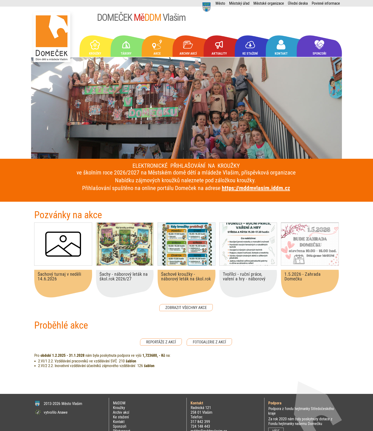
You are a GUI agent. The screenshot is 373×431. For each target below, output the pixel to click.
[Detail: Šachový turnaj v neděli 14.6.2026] (63, 244)
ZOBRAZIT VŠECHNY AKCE (186, 307)
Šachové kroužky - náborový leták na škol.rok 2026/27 (186, 276)
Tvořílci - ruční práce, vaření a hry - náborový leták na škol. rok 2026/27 (247, 276)
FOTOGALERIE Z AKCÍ (209, 342)
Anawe (63, 412)
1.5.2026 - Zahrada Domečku (302, 276)
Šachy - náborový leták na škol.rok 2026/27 (123, 276)
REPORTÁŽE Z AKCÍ (161, 342)
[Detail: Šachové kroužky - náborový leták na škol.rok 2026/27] (186, 244)
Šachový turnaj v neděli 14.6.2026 (59, 276)
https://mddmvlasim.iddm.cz (256, 188)
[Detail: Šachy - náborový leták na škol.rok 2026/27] (125, 244)
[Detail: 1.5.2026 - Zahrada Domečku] (310, 244)
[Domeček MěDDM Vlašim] (53, 38)
